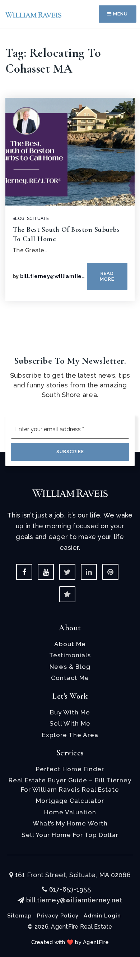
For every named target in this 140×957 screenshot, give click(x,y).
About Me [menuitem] (70, 644)
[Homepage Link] (34, 14)
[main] (70, 168)
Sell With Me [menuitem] (70, 723)
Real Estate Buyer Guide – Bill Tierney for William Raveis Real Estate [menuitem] (70, 785)
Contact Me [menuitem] (70, 677)
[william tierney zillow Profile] (67, 594)
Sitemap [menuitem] (19, 915)
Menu (120, 14)
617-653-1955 (69, 889)
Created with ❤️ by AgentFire (70, 942)
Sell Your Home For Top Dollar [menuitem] (70, 834)
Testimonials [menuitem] (70, 655)
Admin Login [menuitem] (102, 915)
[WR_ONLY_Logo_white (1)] (70, 492)
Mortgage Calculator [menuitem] (70, 800)
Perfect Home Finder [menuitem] (70, 769)
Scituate (38, 218)
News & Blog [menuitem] (70, 666)
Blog (18, 218)
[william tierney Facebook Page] (24, 572)
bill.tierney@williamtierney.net (62, 276)
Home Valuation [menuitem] (70, 812)
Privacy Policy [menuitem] (58, 915)
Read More (107, 276)
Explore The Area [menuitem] (70, 735)
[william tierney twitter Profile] (67, 572)
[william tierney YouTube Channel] (46, 572)
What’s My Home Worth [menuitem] (70, 823)
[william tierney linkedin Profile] (89, 572)
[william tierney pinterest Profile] (110, 572)
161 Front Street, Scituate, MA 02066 (72, 875)
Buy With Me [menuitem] (70, 712)
